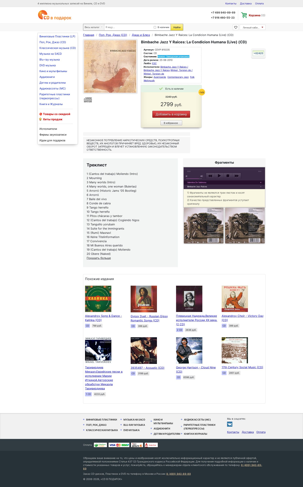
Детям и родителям (52, 82)
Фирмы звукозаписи (52, 134)
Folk (192, 77)
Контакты (231, 3)
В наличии (163, 27)
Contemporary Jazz (178, 77)
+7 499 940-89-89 (223, 12)
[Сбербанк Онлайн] (100, 444)
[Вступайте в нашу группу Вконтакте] (229, 424)
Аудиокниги (47, 77)
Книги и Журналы (51, 104)
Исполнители (48, 128)
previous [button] (210, 176)
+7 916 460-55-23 (223, 17)
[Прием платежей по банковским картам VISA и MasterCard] (119, 444)
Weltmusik (149, 80)
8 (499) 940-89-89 (178, 473)
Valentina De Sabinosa (196, 182)
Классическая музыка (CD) (57, 48)
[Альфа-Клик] (151, 444)
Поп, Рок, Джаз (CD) (52, 42)
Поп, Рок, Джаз (96, 424)
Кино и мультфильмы (53, 71)
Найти (176, 27)
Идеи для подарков (52, 140)
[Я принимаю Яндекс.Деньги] (137, 444)
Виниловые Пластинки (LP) (57, 36)
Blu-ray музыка (49, 59)
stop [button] (228, 176)
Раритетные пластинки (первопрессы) (54, 96)
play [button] (219, 176)
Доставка (246, 3)
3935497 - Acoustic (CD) (147, 368)
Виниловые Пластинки (101, 419)
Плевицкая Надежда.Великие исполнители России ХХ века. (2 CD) (196, 320)
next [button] (236, 176)
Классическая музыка (102, 430)
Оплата (259, 3)
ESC (154, 63)
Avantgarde (160, 77)
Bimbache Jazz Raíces (197, 187)
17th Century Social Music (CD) (242, 367)
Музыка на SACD (50, 53)
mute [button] (187, 176)
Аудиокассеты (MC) (52, 88)
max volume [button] (201, 176)
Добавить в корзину (171, 114)
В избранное (171, 123)
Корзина (257, 15)
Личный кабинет (252, 27)
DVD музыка (47, 65)
